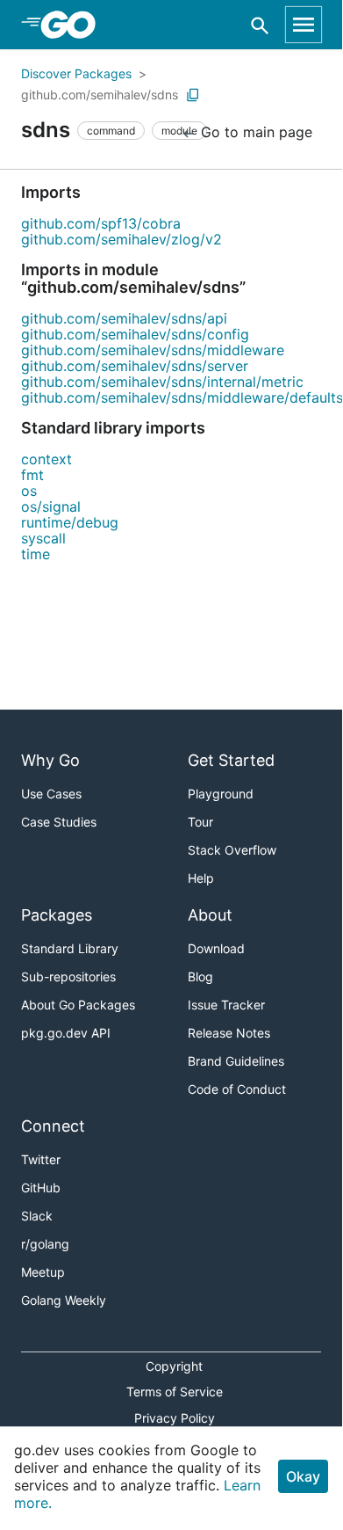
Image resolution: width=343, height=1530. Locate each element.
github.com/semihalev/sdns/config (135, 334)
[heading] (74, 25)
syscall (43, 538)
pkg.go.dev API (66, 1032)
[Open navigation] (303, 24)
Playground (221, 793)
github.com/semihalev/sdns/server (134, 366)
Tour (200, 821)
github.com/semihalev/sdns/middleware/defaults (182, 397)
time (35, 554)
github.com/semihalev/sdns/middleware (152, 350)
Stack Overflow (232, 849)
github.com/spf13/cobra (101, 223)
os (29, 490)
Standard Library (69, 948)
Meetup (43, 1271)
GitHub (41, 1187)
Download (216, 948)
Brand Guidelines (236, 1060)
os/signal (51, 506)
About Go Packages (78, 1004)
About (210, 915)
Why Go (50, 760)
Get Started (231, 760)
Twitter (41, 1159)
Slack (37, 1215)
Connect (53, 1126)
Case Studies (58, 821)
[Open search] (260, 25)
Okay (303, 1476)
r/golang (45, 1243)
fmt (32, 475)
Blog (200, 976)
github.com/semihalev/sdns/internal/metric (162, 381)
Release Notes (229, 1032)
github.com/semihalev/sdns (99, 94)
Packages (56, 915)
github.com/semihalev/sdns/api (124, 318)
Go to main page (254, 132)
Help (201, 878)
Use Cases (51, 793)
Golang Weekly (63, 1300)
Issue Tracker (226, 1004)
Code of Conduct (237, 1089)
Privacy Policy (174, 1417)
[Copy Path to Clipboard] (193, 95)
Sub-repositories (68, 976)
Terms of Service (174, 1391)
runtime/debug (69, 522)
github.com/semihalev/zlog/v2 (121, 239)
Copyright (174, 1366)
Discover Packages (76, 73)
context (46, 459)
